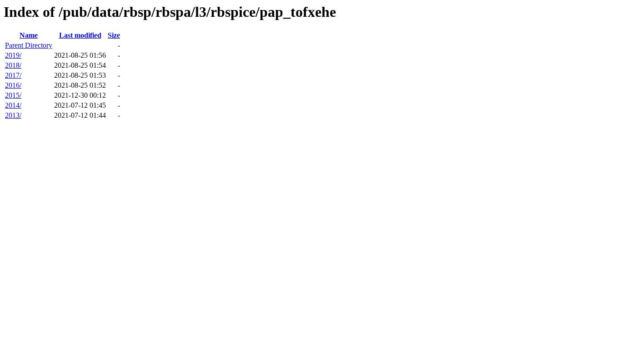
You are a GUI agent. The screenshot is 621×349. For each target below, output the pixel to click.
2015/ (13, 95)
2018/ (13, 65)
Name (29, 35)
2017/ (13, 75)
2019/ (13, 55)
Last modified (80, 35)
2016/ (13, 85)
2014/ (13, 105)
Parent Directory (28, 45)
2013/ (13, 115)
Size (114, 35)
